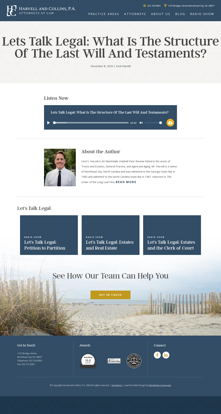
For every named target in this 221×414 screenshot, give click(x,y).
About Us (160, 14)
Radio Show (202, 14)
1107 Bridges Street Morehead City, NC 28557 (190, 5)
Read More (126, 182)
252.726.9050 (153, 5)
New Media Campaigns (160, 385)
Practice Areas (103, 14)
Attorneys (135, 14)
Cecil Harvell (123, 66)
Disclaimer (117, 385)
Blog (180, 14)
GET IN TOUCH (110, 294)
